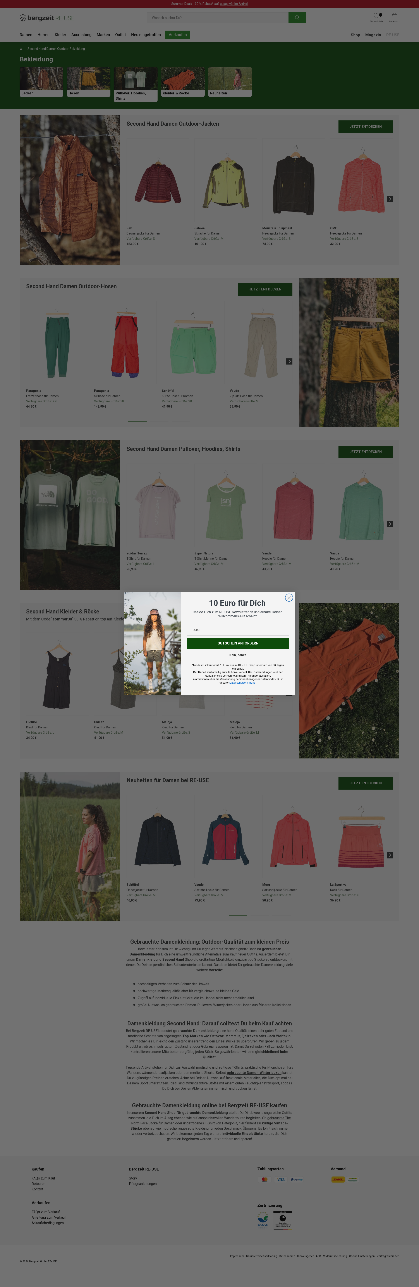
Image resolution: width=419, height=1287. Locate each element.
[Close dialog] (289, 597)
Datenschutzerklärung (242, 682)
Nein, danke (237, 655)
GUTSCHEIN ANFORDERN (238, 643)
